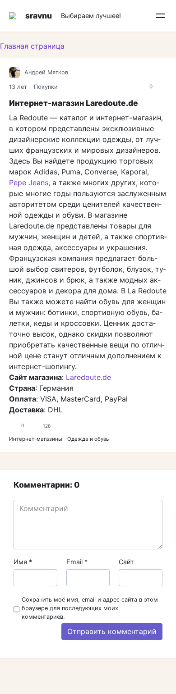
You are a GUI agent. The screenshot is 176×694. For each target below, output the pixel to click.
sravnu (38, 15)
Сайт (126, 562)
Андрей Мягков (46, 72)
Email (77, 562)
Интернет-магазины (35, 439)
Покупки (46, 86)
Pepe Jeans (28, 182)
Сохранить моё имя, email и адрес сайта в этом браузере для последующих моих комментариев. (90, 608)
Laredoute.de (88, 377)
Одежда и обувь (88, 439)
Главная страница (32, 45)
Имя (23, 562)
